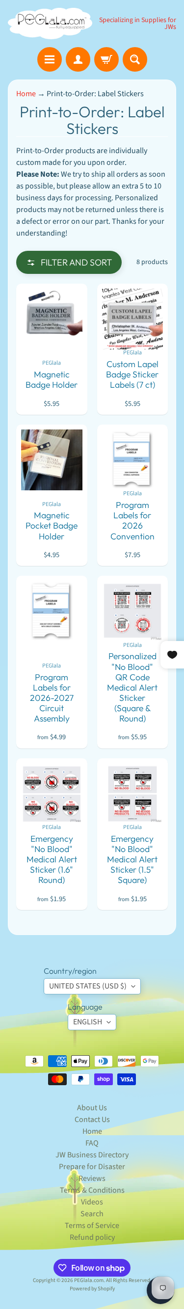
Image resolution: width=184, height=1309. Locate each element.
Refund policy (92, 1237)
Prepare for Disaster (92, 1166)
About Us (92, 1107)
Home (26, 93)
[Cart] (106, 59)
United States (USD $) (88, 986)
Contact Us (92, 1119)
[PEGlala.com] (50, 23)
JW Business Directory (92, 1154)
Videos (92, 1202)
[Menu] (49, 59)
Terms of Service (92, 1225)
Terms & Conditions (92, 1190)
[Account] (78, 59)
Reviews (92, 1178)
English (87, 1021)
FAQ (92, 1143)
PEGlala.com (89, 1280)
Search (92, 1213)
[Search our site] (135, 59)
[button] (69, 262)
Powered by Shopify (92, 1288)
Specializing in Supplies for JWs (137, 23)
